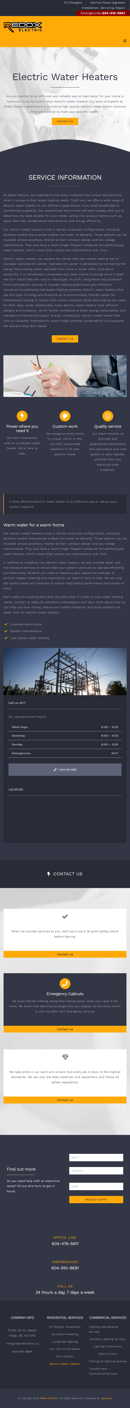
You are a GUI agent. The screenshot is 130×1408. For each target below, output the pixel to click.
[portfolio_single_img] (65, 649)
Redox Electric (49, 1398)
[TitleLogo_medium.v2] (22, 21)
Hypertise (106, 1398)
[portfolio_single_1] (65, 356)
